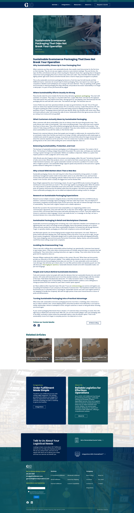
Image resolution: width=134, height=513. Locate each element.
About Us (81, 416)
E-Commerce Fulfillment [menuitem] (58, 475)
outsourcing (77, 286)
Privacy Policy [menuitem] (100, 509)
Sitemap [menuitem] (106, 509)
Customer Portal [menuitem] (104, 1)
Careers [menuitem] (95, 1)
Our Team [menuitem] (101, 479)
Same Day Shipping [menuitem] (73, 479)
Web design (57, 509)
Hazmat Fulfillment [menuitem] (56, 483)
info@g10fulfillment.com (34, 476)
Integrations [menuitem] (66, 5)
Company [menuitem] (89, 471)
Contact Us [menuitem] (82, 1)
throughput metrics (51, 265)
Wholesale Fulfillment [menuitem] (73, 475)
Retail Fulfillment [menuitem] (55, 479)
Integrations (39, 407)
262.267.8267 (30, 474)
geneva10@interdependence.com (37, 479)
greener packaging (82, 96)
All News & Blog (94, 323)
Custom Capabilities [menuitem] (73, 483)
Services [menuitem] (54, 5)
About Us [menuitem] (88, 5)
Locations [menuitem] (89, 1)
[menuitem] (58, 5)
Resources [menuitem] (77, 5)
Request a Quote (102, 5)
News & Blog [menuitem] (89, 475)
